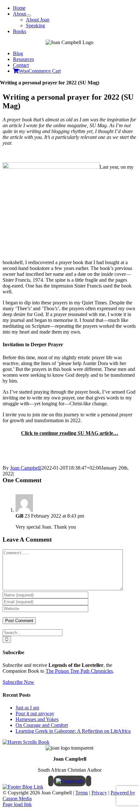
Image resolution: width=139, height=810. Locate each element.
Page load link (17, 804)
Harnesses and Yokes (37, 719)
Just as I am (27, 707)
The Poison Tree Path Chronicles (79, 671)
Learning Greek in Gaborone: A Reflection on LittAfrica (73, 731)
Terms (81, 792)
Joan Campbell (25, 468)
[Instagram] (88, 781)
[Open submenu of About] (28, 16)
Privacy (99, 792)
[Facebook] (50, 781)
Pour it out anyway (35, 713)
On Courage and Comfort (42, 725)
